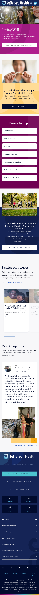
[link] (12, 282)
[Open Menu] (35, 3)
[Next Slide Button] (34, 440)
